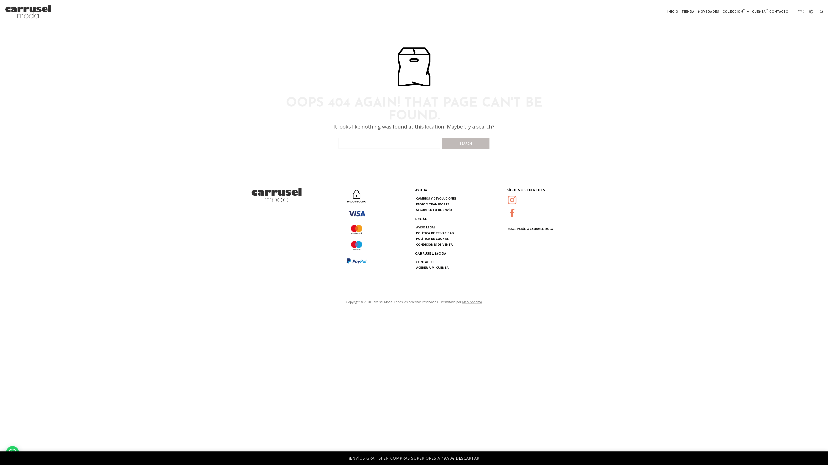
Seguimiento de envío (434, 210)
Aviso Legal (426, 227)
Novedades (708, 12)
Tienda (688, 12)
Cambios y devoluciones (436, 198)
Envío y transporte (432, 204)
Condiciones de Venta (434, 244)
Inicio (672, 12)
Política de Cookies (432, 239)
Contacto (779, 12)
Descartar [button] (467, 458)
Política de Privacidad (435, 233)
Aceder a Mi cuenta (432, 267)
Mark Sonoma (472, 302)
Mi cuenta (756, 12)
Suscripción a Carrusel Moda (530, 229)
